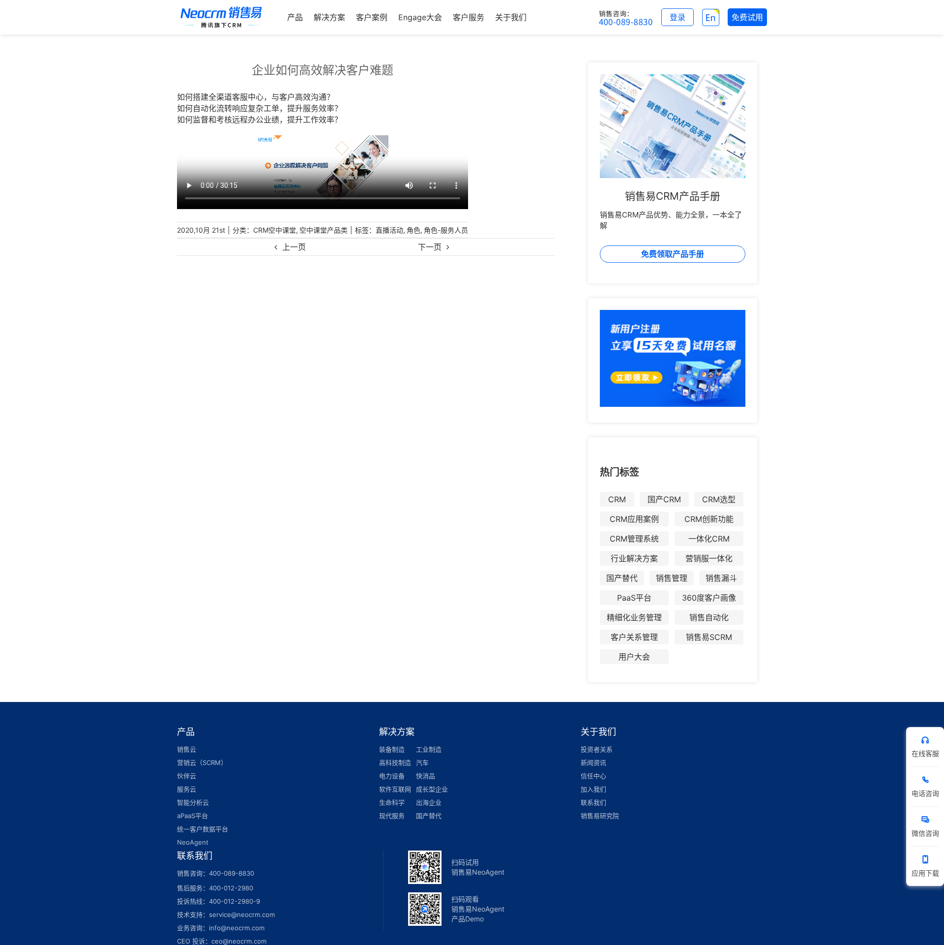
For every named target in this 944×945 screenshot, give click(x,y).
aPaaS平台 (192, 816)
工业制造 (429, 749)
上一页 (294, 247)
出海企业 (429, 802)
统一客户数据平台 (202, 829)
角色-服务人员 (446, 230)
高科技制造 (395, 762)
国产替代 (622, 578)
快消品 (425, 776)
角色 (413, 230)
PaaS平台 (634, 598)
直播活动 (389, 230)
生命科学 (392, 802)
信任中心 (593, 776)
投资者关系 (597, 749)
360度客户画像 (709, 598)
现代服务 (392, 816)
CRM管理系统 (634, 539)
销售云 (186, 749)
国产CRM (664, 499)
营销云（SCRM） (202, 762)
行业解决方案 (634, 558)
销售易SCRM (709, 637)
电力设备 (392, 776)
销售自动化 (709, 617)
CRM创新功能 (709, 519)
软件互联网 (395, 789)
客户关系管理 (634, 637)
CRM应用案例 (634, 519)
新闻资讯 (593, 762)
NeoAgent (192, 842)
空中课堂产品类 (323, 230)
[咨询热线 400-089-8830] (626, 17)
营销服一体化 (709, 558)
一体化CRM (709, 539)
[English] (710, 17)
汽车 (422, 762)
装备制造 (392, 749)
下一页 (430, 247)
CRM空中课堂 (274, 230)
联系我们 (593, 802)
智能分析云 (193, 802)
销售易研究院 (600, 816)
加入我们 (593, 789)
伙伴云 (186, 776)
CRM (617, 499)
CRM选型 (719, 499)
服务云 (186, 789)
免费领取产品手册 (672, 254)
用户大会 (634, 657)
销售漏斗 (721, 578)
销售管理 (671, 578)
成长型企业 (432, 789)
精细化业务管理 (634, 617)
